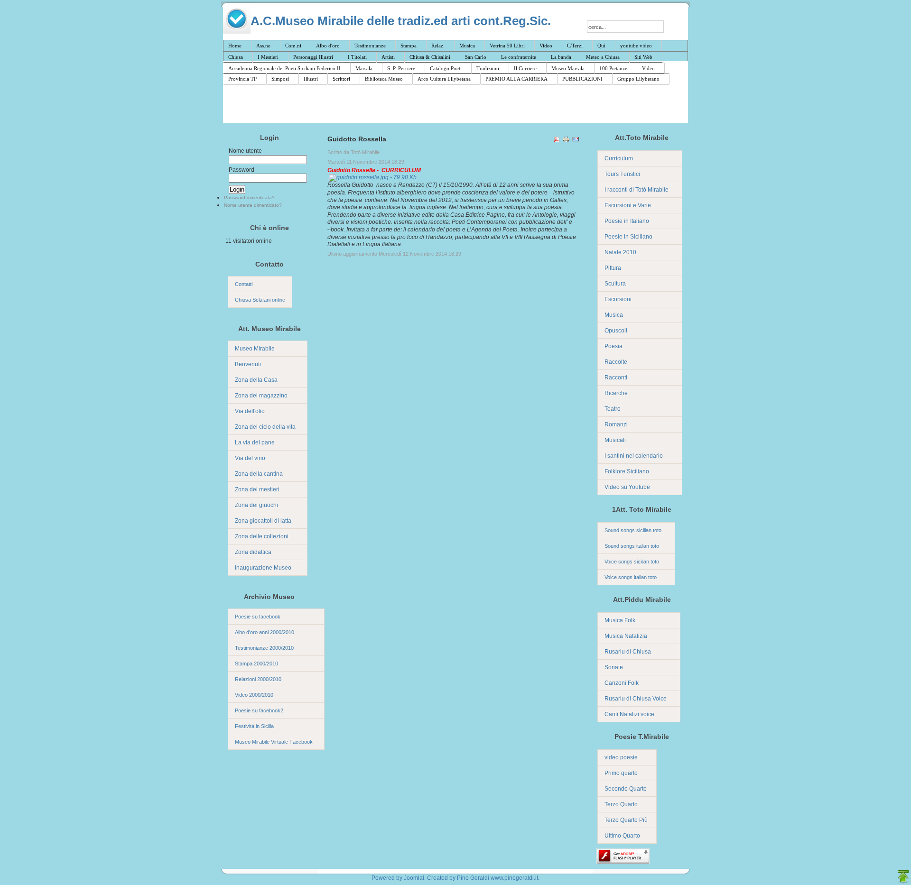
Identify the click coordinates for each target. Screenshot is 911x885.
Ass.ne (263, 45)
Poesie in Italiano (626, 221)
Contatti (243, 284)
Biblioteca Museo (384, 79)
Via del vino (250, 458)
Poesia (613, 346)
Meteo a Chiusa (603, 57)
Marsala (363, 68)
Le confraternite (518, 57)
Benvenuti (248, 364)
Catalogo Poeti (446, 68)
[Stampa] (566, 141)
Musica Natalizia (625, 636)
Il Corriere (525, 68)
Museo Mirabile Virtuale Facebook (274, 742)
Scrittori (341, 79)
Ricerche (616, 393)
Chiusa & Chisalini (429, 57)
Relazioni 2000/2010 (258, 679)
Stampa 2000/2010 (256, 663)
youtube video (636, 45)
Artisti (388, 57)
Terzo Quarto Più (626, 820)
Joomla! (414, 878)
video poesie (621, 757)
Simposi (280, 79)
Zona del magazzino (261, 395)
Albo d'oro (328, 45)
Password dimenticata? (249, 197)
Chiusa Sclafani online (260, 300)
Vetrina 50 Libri (507, 45)
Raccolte (615, 362)
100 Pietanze (613, 68)
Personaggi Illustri (313, 57)
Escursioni (618, 299)
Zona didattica (253, 552)
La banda (561, 57)
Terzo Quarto (621, 804)
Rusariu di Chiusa (627, 651)
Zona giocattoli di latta (263, 520)
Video (545, 45)
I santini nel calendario (633, 455)
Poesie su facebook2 (259, 710)
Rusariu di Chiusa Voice (635, 698)
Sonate (613, 667)
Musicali (615, 440)
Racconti (615, 377)
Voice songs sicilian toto (631, 561)
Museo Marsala (568, 68)
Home (235, 45)
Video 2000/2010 (254, 695)
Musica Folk (619, 620)
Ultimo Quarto (622, 835)
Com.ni (293, 45)
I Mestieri (268, 57)
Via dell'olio (250, 411)
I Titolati (357, 57)
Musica (467, 45)
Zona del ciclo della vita (265, 427)
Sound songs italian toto (631, 546)
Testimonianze (370, 45)
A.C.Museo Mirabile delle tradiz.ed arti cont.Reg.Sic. (401, 21)
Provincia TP (242, 79)
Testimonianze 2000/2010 (264, 648)
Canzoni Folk (621, 683)
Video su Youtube (627, 487)
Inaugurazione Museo (263, 567)
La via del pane (255, 442)
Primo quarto (621, 773)
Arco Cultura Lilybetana (444, 79)
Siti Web (643, 57)
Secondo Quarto (625, 788)
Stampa (408, 45)
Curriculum (618, 158)
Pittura (612, 268)
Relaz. (438, 45)
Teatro (612, 409)
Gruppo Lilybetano (638, 79)
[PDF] (556, 141)
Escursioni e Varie (627, 205)
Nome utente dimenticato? (253, 205)
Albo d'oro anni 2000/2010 (264, 632)
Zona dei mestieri (257, 489)
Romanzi (616, 424)
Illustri (311, 79)
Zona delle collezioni (261, 536)
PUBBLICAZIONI (582, 79)
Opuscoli (615, 330)
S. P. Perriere (401, 68)
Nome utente (245, 151)
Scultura (615, 283)
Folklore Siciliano (626, 471)
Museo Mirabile (255, 348)
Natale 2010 (620, 252)
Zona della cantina (259, 473)
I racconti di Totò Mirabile (636, 189)
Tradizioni (487, 68)
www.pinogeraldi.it (514, 878)
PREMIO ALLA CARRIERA (516, 79)
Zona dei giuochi (256, 505)
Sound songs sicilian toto (632, 530)
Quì (601, 45)
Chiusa (235, 57)
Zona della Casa (256, 380)
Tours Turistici (622, 174)
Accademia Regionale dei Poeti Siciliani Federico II (284, 68)
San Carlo (475, 57)
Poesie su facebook (257, 616)
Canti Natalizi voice (629, 714)
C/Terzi (575, 45)
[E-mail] (575, 141)
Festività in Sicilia (254, 726)
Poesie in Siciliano (628, 236)
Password (241, 169)
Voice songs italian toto (630, 577)
